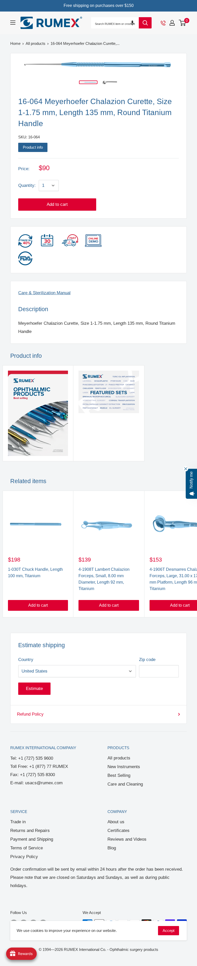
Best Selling (118, 775)
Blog (111, 848)
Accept (168, 930)
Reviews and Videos (126, 839)
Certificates (118, 830)
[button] (132, 22)
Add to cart (57, 204)
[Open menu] (12, 23)
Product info (33, 147)
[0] (182, 23)
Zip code (147, 659)
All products (118, 758)
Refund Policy (30, 714)
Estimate (34, 688)
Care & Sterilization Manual (44, 292)
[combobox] (115, 24)
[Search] (145, 22)
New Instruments (123, 766)
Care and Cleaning (125, 784)
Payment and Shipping (31, 839)
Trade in (18, 821)
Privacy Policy (24, 856)
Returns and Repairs (30, 830)
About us (115, 821)
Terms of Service (26, 848)
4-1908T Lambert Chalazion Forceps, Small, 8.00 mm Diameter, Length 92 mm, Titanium (104, 579)
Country (25, 659)
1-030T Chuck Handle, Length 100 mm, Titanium (35, 572)
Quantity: (27, 185)
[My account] (172, 23)
